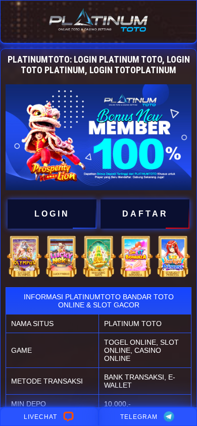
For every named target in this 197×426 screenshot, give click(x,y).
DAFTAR (145, 213)
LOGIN (52, 213)
